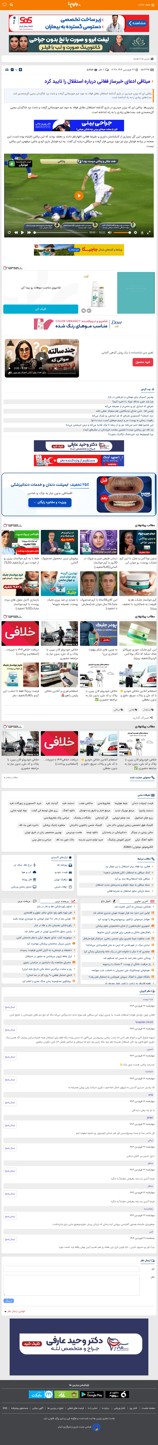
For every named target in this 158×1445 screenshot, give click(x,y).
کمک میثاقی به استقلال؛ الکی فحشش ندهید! (127, 873)
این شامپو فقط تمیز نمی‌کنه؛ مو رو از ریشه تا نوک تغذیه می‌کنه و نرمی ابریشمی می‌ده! (109, 425)
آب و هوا (27, 872)
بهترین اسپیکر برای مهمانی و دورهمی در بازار (130, 397)
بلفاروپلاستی (103, 803)
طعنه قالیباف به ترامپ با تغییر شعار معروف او (128, 983)
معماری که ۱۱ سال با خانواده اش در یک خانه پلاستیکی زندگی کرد (117, 952)
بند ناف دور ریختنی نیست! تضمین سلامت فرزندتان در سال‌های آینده (118, 430)
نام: (153, 1269)
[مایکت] (41, 1395)
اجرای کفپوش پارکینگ (119, 840)
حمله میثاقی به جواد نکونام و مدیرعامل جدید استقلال (123, 885)
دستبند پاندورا (146, 811)
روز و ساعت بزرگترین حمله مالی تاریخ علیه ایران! (47, 969)
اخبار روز (134, 1408)
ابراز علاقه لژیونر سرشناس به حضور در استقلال (48, 956)
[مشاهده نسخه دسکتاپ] (5, 4)
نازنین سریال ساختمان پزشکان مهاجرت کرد (49, 944)
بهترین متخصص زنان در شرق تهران (43, 832)
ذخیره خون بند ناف (28, 825)
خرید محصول (143, 362)
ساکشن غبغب (86, 803)
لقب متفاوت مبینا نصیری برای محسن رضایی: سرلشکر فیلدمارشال (116, 939)
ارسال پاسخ (10, 1007)
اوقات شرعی (61, 887)
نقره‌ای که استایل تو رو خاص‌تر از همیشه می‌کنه (129, 406)
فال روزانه (27, 880)
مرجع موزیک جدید (124, 811)
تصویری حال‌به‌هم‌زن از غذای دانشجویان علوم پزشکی (123, 926)
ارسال (8, 1300)
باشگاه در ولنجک (82, 818)
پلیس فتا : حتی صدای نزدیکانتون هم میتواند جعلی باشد (124, 411)
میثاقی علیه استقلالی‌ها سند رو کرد (132, 879)
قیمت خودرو (61, 872)
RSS (5, 1408)
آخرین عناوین (141, 901)
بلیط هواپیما (121, 803)
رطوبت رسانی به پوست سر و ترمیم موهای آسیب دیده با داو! (122, 420)
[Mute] (89, 310)
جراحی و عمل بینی (41, 840)
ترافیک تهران (60, 880)
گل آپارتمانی (101, 818)
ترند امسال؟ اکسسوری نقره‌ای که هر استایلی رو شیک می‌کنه (122, 416)
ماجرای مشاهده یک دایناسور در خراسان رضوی (47, 963)
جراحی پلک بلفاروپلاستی (56, 818)
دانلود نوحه (92, 832)
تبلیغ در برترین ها (55, 1408)
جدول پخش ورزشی (21, 887)
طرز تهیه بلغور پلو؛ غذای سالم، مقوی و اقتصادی (48, 913)
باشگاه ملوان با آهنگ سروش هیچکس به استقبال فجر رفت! (119, 977)
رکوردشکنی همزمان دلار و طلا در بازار (53, 925)
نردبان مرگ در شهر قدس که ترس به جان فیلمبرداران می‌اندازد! (118, 945)
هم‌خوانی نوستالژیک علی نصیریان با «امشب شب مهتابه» (121, 970)
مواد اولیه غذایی (18, 811)
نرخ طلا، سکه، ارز (23, 865)
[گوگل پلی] (92, 1395)
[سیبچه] (117, 1395)
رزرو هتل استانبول (143, 818)
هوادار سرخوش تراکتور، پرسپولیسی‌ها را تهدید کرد (124, 919)
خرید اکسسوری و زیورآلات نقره (25, 803)
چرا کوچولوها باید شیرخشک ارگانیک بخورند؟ (130, 434)
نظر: (152, 1277)
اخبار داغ (105, 901)
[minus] (12, 69)
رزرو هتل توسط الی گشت (44, 811)
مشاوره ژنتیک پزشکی (54, 825)
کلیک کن (40, 309)
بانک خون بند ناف (65, 840)
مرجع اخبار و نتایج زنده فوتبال (94, 811)
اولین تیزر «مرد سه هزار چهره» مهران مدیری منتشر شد (121, 913)
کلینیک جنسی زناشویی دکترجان (86, 825)
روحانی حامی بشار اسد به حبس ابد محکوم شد (127, 958)
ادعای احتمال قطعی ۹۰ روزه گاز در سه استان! (49, 975)
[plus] (20, 69)
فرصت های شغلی (75, 1408)
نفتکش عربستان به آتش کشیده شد (132, 907)
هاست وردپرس (74, 832)
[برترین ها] (74, 5)
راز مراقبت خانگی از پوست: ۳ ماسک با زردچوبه (127, 964)
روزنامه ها (62, 865)
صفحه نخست (148, 1408)
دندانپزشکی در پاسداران (114, 832)
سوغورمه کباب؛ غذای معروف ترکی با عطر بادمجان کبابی (44, 938)
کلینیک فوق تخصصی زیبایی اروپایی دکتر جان (130, 825)
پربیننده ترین (62, 901)
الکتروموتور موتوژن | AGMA (138, 847)
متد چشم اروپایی (121, 818)
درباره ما (106, 1408)
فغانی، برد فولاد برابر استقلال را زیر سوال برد (127, 867)
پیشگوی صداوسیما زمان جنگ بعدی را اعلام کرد (46, 981)
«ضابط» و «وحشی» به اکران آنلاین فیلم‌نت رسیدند (46, 950)
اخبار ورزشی (120, 1408)
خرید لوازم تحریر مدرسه (91, 840)
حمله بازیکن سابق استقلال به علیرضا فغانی (128, 891)
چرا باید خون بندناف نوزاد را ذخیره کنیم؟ (132, 402)
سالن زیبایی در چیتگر (142, 832)
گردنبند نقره (52, 803)
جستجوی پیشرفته (19, 1408)
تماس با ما (93, 1408)
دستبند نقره (68, 803)
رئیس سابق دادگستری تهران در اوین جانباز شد (48, 931)
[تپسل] (5, 268)
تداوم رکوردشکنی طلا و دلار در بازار (54, 907)
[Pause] (83, 310)
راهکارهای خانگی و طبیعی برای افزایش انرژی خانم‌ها (124, 932)
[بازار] (66, 1395)
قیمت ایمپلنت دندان (142, 803)
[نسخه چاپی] (7, 69)
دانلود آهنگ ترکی (144, 840)
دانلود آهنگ (68, 811)
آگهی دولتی (37, 1408)
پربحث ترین (24, 901)
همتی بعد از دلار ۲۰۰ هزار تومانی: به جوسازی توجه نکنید (42, 919)
